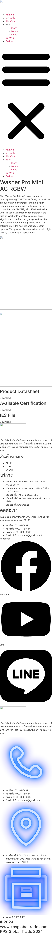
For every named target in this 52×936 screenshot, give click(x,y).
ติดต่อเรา (10, 41)
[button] (26, 95)
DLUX (14, 28)
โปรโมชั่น (10, 18)
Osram (14, 31)
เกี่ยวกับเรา (11, 21)
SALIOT (15, 34)
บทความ (10, 37)
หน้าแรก (10, 14)
